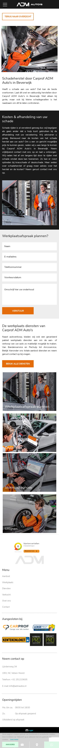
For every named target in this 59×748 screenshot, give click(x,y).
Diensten (6, 588)
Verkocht (6, 594)
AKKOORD (10, 745)
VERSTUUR (18, 311)
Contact (6, 606)
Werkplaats (7, 582)
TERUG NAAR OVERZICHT (18, 17)
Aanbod (6, 576)
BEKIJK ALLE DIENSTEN (18, 364)
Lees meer (14, 740)
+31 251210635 (19, 679)
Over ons (6, 600)
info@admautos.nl (17, 686)
